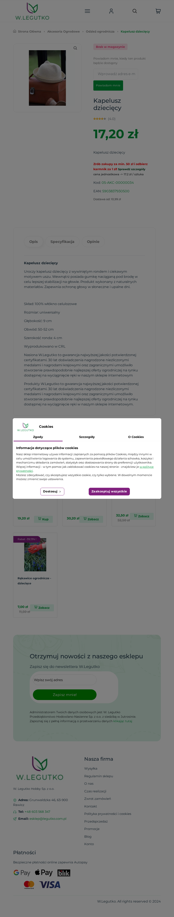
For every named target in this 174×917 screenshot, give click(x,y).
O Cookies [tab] (136, 437)
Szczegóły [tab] (87, 437)
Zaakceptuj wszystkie (109, 491)
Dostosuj (51, 491)
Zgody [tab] (38, 437)
